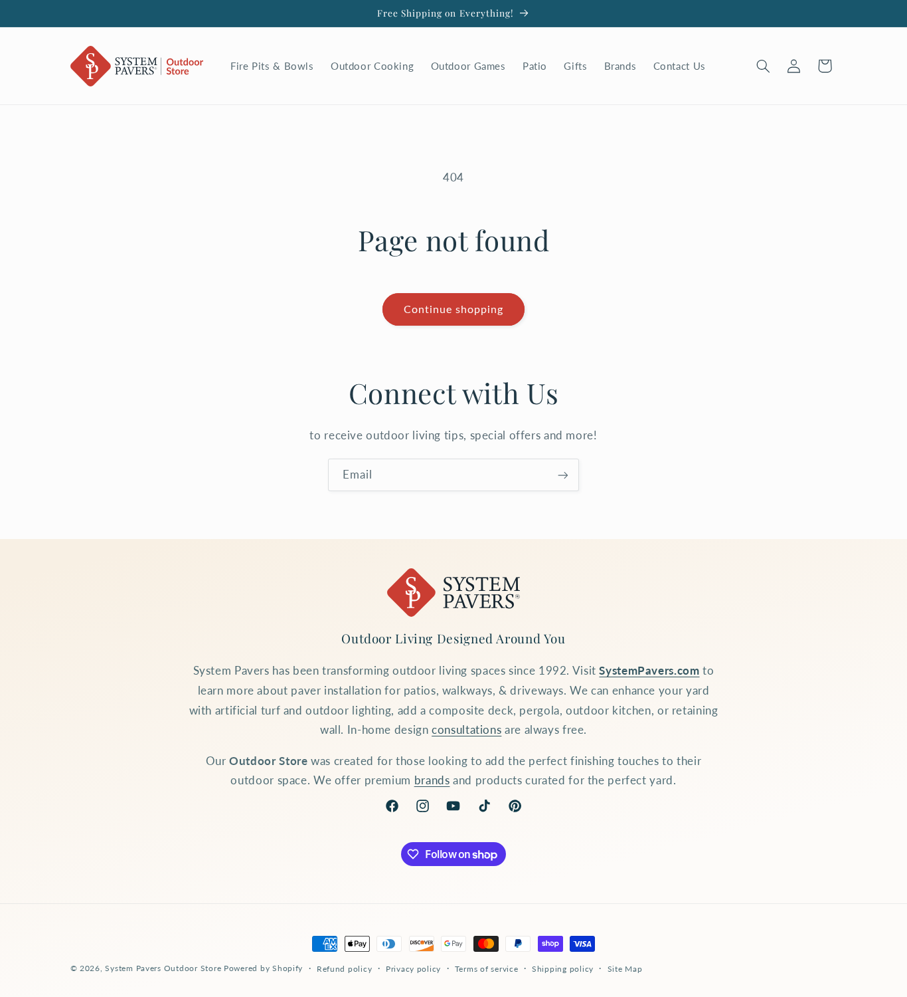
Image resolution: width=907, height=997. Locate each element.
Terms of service (487, 968)
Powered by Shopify (263, 968)
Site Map (625, 968)
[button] (763, 66)
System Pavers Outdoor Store (163, 968)
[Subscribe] (563, 475)
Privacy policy (413, 968)
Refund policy (344, 968)
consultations (466, 729)
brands (432, 780)
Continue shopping (454, 308)
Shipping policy (563, 968)
